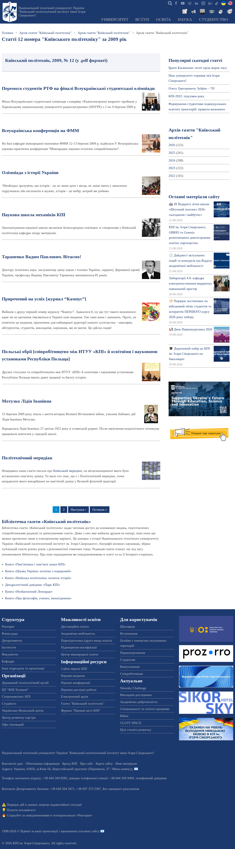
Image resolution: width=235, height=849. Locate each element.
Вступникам (129, 633)
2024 (172, 160)
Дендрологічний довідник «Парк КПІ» (32, 585)
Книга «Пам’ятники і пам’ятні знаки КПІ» (35, 564)
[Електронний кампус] (211, 11)
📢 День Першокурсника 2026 (190, 329)
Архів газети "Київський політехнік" (45, 33)
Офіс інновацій (13, 724)
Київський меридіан (67, 471)
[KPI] (230, 3)
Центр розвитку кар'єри (19, 717)
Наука (185, 19)
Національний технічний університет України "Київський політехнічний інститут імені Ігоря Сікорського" (52, 11)
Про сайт (86, 763)
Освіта (163, 19)
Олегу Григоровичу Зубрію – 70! (192, 88)
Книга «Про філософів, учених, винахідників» (38, 598)
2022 (172, 176)
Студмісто (9, 703)
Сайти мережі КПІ (74, 669)
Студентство (213, 19)
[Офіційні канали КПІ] (189, 3)
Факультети (10, 654)
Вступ (142, 19)
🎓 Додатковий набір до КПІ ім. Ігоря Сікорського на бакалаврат (189, 354)
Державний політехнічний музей (25, 683)
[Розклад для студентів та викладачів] (202, 11)
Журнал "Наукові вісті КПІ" (80, 710)
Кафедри (8, 661)
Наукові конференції (75, 683)
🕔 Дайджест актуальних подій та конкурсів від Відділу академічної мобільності (190, 260)
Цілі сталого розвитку (135, 730)
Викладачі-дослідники (136, 695)
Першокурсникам (132, 653)
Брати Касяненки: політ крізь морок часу (198, 68)
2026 (172, 145)
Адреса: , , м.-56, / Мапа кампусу (67, 769)
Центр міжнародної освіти (79, 654)
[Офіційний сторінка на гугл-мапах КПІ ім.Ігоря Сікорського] (210, 3)
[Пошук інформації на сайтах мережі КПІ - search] (169, 3)
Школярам (127, 626)
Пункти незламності (21, 810)
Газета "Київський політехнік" (82, 703)
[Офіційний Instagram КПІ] (203, 3)
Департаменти (12, 640)
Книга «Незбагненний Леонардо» (29, 591)
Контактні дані (12, 763)
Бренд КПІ (69, 763)
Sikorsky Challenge (133, 688)
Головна (7, 33)
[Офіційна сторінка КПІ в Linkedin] (196, 3)
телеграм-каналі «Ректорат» (72, 815)
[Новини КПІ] (184, 11)
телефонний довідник (151, 778)
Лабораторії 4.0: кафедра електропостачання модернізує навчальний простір (190, 283)
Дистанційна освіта (75, 626)
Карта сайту (104, 763)
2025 (172, 153)
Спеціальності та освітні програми (144, 709)
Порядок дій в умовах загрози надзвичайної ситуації (44, 804)
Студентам (127, 660)
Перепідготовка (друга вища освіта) (86, 640)
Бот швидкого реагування (121, 789)
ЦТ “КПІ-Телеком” (15, 690)
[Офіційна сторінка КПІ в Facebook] (176, 3)
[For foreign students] (229, 11)
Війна (124, 716)
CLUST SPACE (130, 723)
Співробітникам (131, 674)
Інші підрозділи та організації (23, 668)
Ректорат (8, 626)
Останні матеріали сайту (194, 196)
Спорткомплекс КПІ (16, 696)
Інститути (9, 647)
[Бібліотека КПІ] (220, 11)
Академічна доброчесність (139, 702)
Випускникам (130, 667)
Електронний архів (74, 696)
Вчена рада (10, 633)
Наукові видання (73, 676)
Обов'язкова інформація (42, 763)
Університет (114, 19)
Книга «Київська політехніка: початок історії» (38, 578)
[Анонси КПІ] (193, 11)
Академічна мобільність (78, 633)
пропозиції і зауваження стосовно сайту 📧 (73, 831)
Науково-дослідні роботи (78, 690)
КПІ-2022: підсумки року (186, 96)
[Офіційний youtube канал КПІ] (183, 3)
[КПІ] (223, 3)
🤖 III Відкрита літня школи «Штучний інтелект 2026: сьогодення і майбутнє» (189, 209)
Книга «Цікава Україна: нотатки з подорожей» (38, 571)
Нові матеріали (126, 763)
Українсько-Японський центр (23, 710)
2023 (172, 168)
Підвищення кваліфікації (79, 647)
